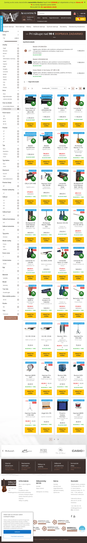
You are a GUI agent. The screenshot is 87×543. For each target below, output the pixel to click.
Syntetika (5, 278)
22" (4, 141)
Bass (4, 148)
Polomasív (5, 314)
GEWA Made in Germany (9, 58)
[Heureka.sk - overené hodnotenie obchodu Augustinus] (82, 528)
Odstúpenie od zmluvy (42, 492)
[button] (3, 451)
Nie (4, 307)
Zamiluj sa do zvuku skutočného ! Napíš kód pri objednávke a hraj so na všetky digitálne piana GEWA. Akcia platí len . (43, 4)
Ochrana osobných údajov (26, 494)
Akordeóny (63, 27)
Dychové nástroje (52, 27)
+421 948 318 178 (76, 506)
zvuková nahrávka (7, 99)
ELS (4, 56)
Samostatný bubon (8, 179)
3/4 (4, 205)
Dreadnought (6, 292)
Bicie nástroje (20, 27)
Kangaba (5, 69)
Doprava (21, 498)
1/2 (4, 200)
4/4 (4, 208)
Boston (5, 53)
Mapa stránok (40, 488)
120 (4, 116)
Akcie (38, 18)
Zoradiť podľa (46, 88)
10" (4, 131)
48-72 (4, 118)
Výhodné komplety (66, 18)
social (61, 539)
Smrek (4, 263)
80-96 (4, 121)
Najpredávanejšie (54, 18)
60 (76, 88)
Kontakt (38, 486)
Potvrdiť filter (11, 318)
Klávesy (28, 27)
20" (4, 186)
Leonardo (5, 71)
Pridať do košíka (30, 125)
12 (69, 88)
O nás (20, 488)
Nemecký (5, 285)
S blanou (5, 154)
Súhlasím (17, 532)
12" (4, 134)
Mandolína (5, 151)
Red (4, 246)
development (54, 539)
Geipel (4, 61)
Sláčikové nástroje (39, 27)
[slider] (4, 41)
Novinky (55, 484)
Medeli (4, 74)
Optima (5, 79)
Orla (4, 82)
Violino (4, 249)
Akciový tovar (57, 486)
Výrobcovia (56, 492)
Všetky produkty (7, 109)
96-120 (4, 124)
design (47, 539)
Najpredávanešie (58, 488)
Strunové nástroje (8, 27)
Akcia (4, 94)
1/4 (4, 203)
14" (4, 139)
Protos (4, 244)
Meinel (4, 77)
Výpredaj (44, 18)
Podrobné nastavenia (17, 536)
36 (72, 88)
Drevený (5, 237)
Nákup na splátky (23, 500)
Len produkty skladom (8, 106)
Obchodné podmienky (25, 492)
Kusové (5, 173)
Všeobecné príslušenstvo (77, 27)
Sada (4, 176)
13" (4, 136)
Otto (4, 85)
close (85, 2)
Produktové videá (42, 21)
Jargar (4, 66)
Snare (4, 156)
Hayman (5, 64)
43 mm (4, 299)
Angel (4, 48)
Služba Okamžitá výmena (26, 496)
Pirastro (5, 87)
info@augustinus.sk (13, 492)
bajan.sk (66, 539)
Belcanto (5, 51)
